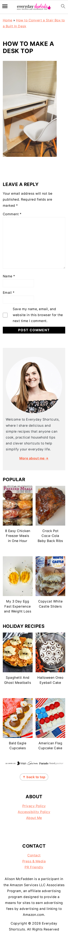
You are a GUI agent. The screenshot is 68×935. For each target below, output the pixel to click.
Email (9, 293)
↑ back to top (34, 777)
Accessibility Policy (34, 812)
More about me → (34, 458)
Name (9, 276)
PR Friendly (34, 867)
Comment (12, 214)
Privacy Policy (34, 806)
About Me (34, 818)
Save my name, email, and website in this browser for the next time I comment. (38, 315)
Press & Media (34, 861)
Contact (34, 855)
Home (7, 20)
